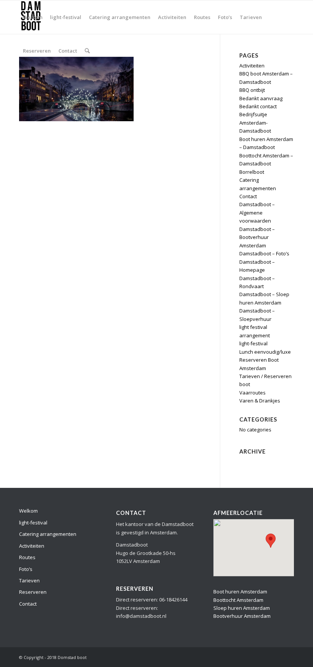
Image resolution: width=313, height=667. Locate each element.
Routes (27, 557)
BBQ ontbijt (252, 90)
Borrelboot (251, 171)
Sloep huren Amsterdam (241, 607)
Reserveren (33, 591)
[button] (271, 541)
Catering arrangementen (47, 534)
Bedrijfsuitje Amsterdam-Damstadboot (255, 122)
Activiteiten (31, 545)
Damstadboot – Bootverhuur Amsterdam (257, 237)
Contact (248, 196)
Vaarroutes (252, 392)
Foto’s (25, 569)
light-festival (253, 343)
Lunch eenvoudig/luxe (265, 351)
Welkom (28, 510)
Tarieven (29, 580)
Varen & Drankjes (259, 400)
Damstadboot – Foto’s (264, 253)
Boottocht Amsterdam (238, 599)
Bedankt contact (258, 106)
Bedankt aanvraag (260, 98)
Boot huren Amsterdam (240, 591)
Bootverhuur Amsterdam (242, 615)
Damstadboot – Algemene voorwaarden (257, 212)
